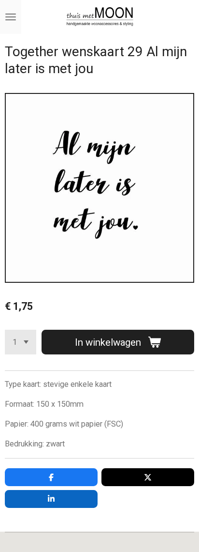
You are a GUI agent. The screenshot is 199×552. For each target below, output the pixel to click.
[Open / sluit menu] (10, 17)
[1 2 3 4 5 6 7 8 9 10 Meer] (20, 342)
